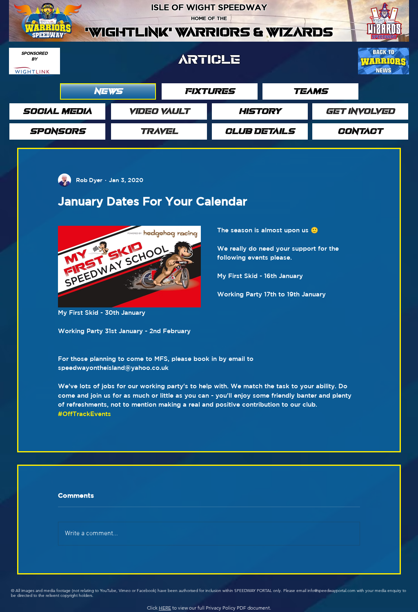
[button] (108, 91)
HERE (165, 608)
